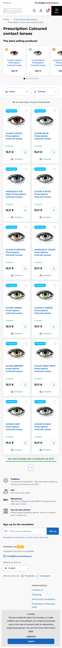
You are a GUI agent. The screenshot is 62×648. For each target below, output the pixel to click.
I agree (31, 641)
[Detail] (25, 152)
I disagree (31, 636)
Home (6, 19)
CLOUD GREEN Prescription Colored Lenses (14, 310)
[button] (34, 11)
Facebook (29, 575)
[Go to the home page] (12, 11)
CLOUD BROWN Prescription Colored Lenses (14, 368)
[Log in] (41, 11)
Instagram (45, 575)
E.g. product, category (22, 28)
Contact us (37, 590)
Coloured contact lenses (25, 19)
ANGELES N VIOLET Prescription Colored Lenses (45, 252)
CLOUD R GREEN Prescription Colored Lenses (43, 310)
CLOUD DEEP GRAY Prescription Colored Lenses (45, 368)
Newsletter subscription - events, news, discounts (25, 537)
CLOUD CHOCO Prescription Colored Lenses (14, 62)
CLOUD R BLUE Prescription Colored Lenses (42, 194)
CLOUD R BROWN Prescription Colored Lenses (15, 252)
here (31, 631)
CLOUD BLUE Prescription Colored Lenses (38, 62)
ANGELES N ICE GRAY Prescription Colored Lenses (16, 194)
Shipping (36, 594)
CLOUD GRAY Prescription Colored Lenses (14, 427)
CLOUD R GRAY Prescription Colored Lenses (42, 427)
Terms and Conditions (43, 599)
